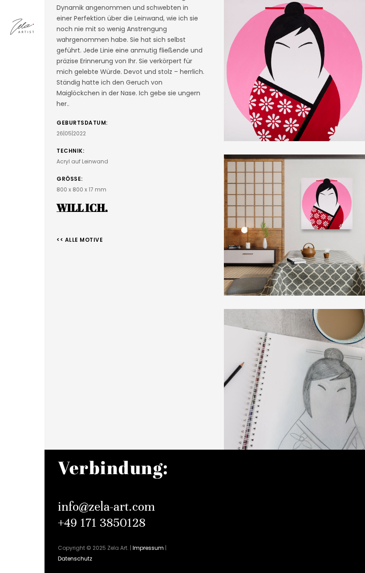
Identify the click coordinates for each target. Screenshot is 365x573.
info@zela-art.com (106, 506)
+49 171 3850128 (102, 522)
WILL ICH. (82, 207)
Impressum (148, 548)
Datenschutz (75, 558)
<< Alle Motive (80, 240)
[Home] (22, 27)
